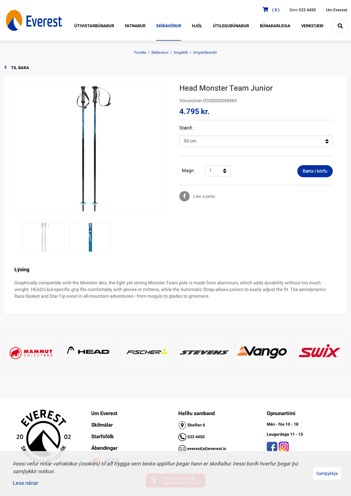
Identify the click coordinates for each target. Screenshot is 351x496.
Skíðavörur (160, 52)
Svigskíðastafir (205, 52)
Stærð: (186, 128)
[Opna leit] (340, 26)
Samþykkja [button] (327, 473)
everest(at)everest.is (206, 449)
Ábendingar (104, 448)
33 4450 (197, 437)
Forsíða (140, 52)
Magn (188, 171)
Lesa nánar (25, 483)
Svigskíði (181, 52)
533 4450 (307, 10)
